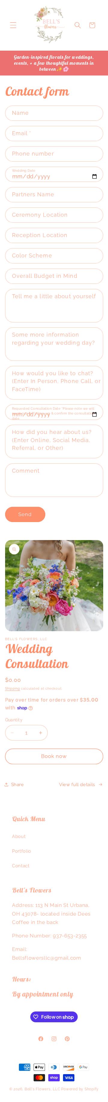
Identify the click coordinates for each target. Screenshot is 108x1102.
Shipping (12, 689)
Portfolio (21, 851)
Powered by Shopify (80, 1089)
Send (25, 514)
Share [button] (17, 784)
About (19, 836)
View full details (77, 784)
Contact (21, 866)
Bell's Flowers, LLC (42, 1089)
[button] (13, 25)
